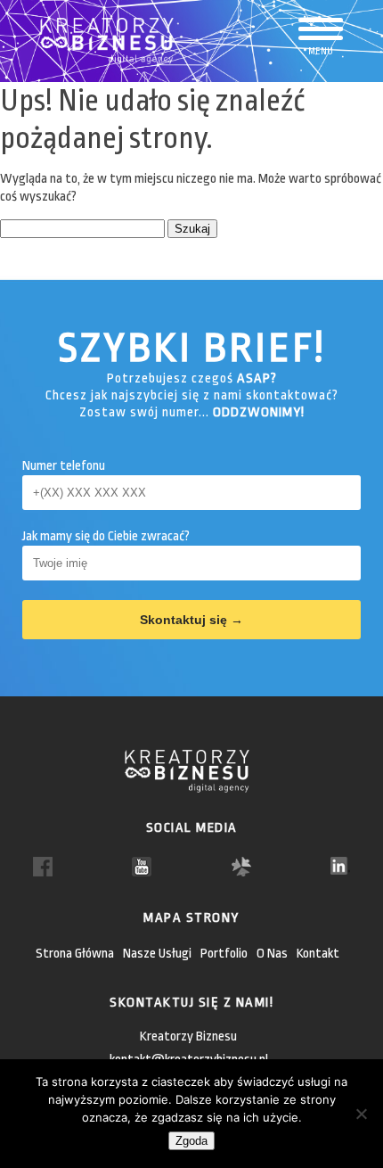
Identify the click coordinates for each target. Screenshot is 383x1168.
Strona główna (75, 953)
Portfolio (224, 953)
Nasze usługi (157, 953)
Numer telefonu (63, 465)
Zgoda (191, 1140)
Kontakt (318, 953)
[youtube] (142, 866)
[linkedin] (340, 865)
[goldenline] (241, 866)
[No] (361, 1114)
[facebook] (43, 866)
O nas (272, 953)
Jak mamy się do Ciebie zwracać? (106, 536)
